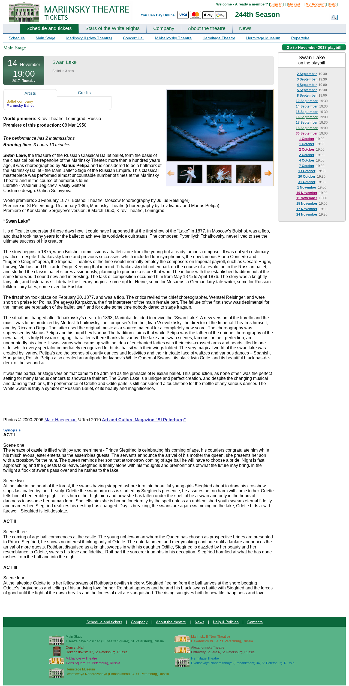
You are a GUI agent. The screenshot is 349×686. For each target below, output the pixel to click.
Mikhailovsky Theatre (173, 38)
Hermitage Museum (263, 38)
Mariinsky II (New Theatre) (89, 38)
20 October (306, 176)
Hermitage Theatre (219, 38)
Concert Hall (133, 38)
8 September (307, 95)
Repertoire (300, 38)
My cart (294, 4)
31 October (306, 182)
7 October (306, 166)
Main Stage (45, 38)
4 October (306, 160)
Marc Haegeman (60, 419)
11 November (306, 198)
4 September (307, 85)
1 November (306, 187)
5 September (307, 90)
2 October (306, 149)
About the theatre (206, 28)
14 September (307, 106)
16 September (307, 117)
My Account (316, 4)
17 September (307, 122)
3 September (307, 79)
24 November (306, 214)
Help (332, 4)
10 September (307, 101)
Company (163, 28)
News (245, 28)
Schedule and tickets (49, 28)
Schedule (17, 38)
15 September (307, 112)
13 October (306, 171)
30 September (307, 133)
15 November (306, 203)
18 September (307, 128)
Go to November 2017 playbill (314, 47)
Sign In (276, 4)
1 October (306, 139)
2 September (307, 74)
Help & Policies (226, 622)
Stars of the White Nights (112, 28)
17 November (306, 209)
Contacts (255, 622)
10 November (306, 193)
